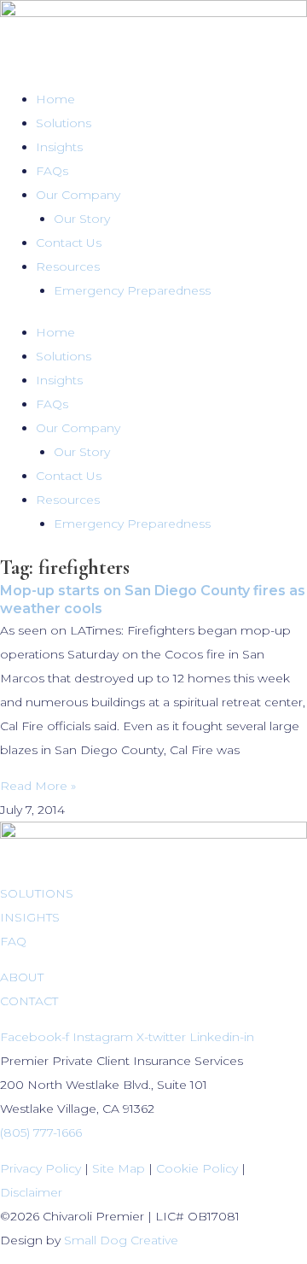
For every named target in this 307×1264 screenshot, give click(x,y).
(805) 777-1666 (41, 1132)
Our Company (78, 194)
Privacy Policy (40, 1168)
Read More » (38, 785)
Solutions (63, 123)
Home (55, 99)
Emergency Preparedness (132, 290)
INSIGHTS (30, 917)
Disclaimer (31, 1192)
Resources (68, 266)
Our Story (82, 218)
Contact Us (68, 242)
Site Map (118, 1168)
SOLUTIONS (36, 893)
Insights (59, 147)
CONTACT (29, 1001)
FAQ (13, 941)
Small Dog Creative (121, 1240)
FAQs (52, 170)
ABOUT (21, 977)
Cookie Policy (197, 1168)
